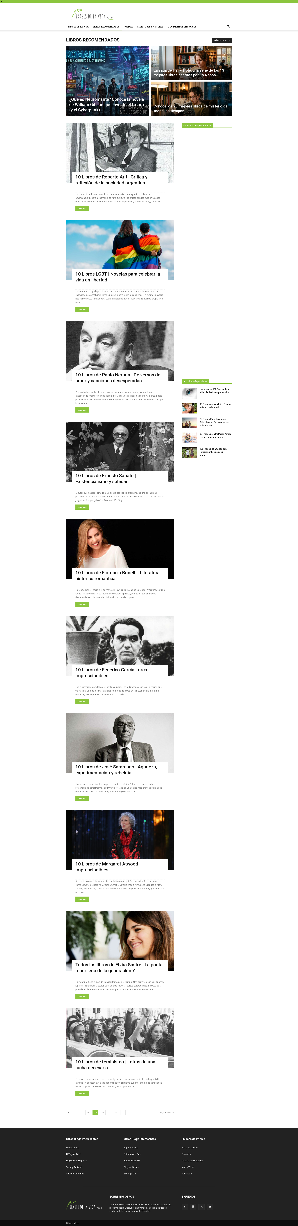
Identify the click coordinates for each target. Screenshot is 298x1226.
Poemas (128, 26)
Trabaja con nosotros (192, 1160)
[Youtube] (210, 1207)
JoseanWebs (188, 1167)
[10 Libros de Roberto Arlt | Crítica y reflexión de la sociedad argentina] (120, 153)
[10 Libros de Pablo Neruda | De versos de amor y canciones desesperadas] (120, 351)
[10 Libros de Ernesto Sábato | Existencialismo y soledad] (120, 452)
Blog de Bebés (131, 1167)
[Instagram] (193, 1207)
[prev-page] (68, 1112)
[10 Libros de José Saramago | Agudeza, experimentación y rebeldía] (120, 743)
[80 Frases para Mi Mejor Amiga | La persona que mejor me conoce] (189, 437)
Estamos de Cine (132, 1154)
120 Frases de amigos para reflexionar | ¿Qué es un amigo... (214, 452)
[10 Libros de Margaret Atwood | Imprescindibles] (120, 840)
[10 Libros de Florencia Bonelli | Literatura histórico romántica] (120, 549)
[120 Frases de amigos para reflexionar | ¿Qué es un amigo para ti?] (189, 452)
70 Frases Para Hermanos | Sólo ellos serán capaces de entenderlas (214, 422)
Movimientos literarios (181, 26)
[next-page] (123, 1112)
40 (103, 1112)
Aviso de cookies (190, 1147)
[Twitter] (201, 1207)
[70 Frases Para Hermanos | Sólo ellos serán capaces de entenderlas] (189, 423)
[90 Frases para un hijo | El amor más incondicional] (189, 408)
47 (116, 1112)
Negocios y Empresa (76, 1160)
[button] (228, 26)
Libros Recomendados (106, 26)
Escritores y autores (150, 26)
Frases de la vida (78, 26)
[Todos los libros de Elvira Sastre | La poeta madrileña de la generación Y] (120, 941)
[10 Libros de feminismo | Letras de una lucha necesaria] (120, 1038)
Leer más (82, 208)
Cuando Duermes (75, 1173)
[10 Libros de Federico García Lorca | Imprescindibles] (120, 646)
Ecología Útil (130, 1173)
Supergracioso (131, 1147)
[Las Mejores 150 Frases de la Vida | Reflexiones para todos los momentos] (189, 393)
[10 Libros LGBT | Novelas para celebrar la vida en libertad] (120, 250)
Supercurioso (72, 1147)
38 (88, 1112)
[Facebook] (185, 1207)
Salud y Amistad (74, 1167)
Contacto (186, 1154)
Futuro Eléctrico (132, 1160)
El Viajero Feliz (73, 1154)
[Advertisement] (207, 252)
